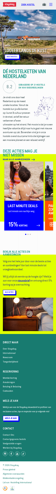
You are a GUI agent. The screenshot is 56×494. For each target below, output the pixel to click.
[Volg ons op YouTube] (17, 453)
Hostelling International (21, 482)
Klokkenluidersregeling (13, 478)
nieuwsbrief (24, 280)
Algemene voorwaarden (13, 473)
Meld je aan (11, 418)
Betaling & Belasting (12, 386)
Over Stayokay (9, 348)
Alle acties (9, 292)
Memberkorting (10, 377)
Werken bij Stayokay (12, 447)
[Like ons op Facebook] (11, 453)
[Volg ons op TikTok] (23, 453)
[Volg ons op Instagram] (5, 453)
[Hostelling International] (6, 489)
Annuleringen (9, 382)
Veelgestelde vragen (12, 443)
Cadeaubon (8, 390)
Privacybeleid (9, 469)
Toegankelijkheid (10, 361)
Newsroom (8, 357)
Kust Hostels (12, 57)
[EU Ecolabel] (13, 489)
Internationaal (9, 353)
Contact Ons (8, 434)
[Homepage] (10, 6)
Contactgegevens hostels (14, 439)
